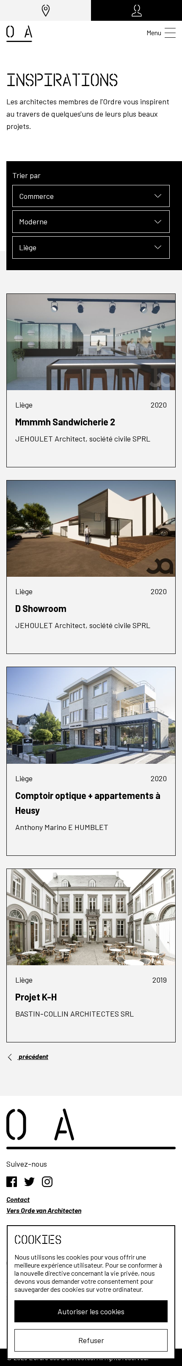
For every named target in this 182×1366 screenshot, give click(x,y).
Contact (18, 1199)
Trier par (26, 175)
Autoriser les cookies (91, 1311)
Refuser (91, 1340)
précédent (32, 1056)
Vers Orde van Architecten (43, 1210)
